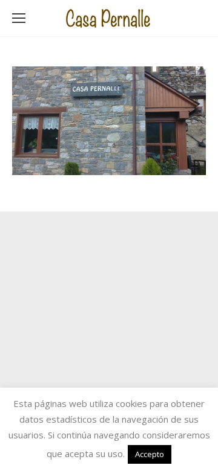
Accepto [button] (149, 454)
